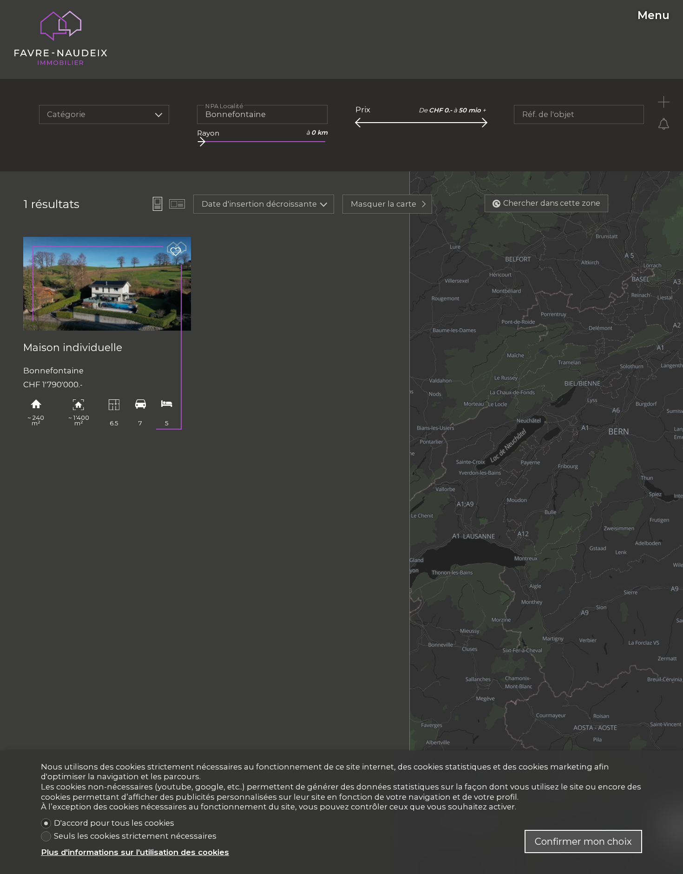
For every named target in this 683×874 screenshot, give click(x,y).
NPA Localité (224, 106)
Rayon (208, 133)
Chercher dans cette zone (551, 203)
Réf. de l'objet (548, 114)
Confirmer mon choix (583, 841)
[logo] (60, 38)
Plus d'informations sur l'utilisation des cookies (135, 852)
